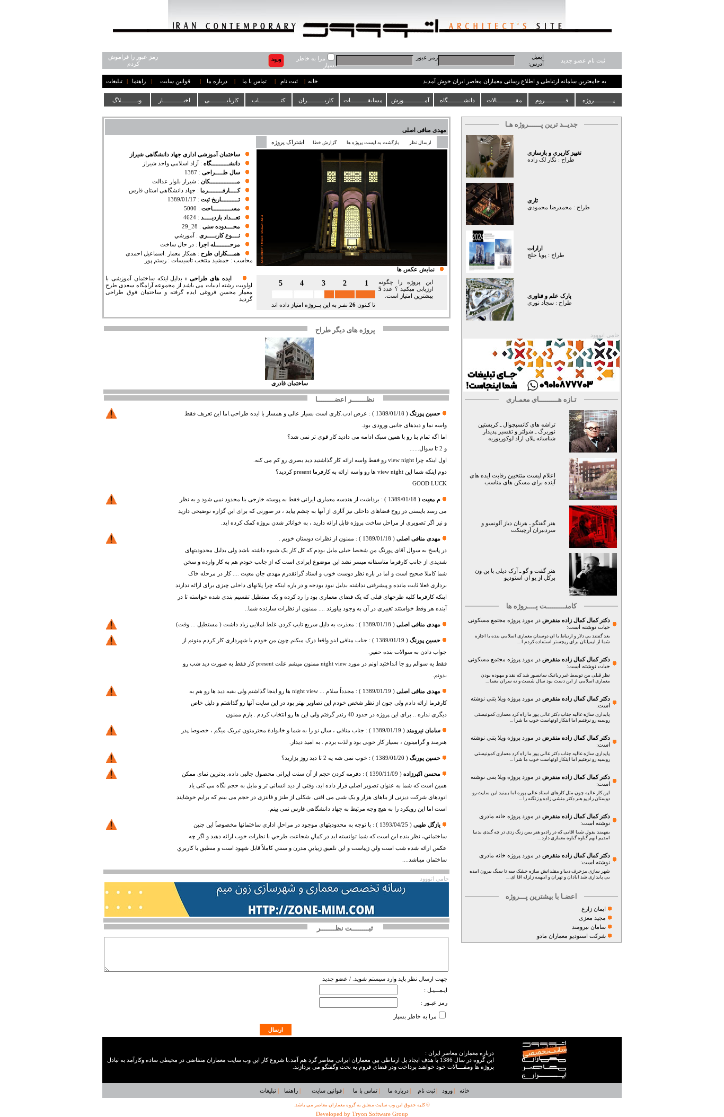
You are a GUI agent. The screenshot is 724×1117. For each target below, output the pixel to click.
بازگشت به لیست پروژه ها (373, 142)
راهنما (139, 81)
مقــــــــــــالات (504, 100)
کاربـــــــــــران (315, 100)
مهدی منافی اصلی (424, 130)
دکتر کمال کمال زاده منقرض (576, 620)
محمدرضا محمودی (549, 207)
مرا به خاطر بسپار (415, 1017)
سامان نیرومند (589, 927)
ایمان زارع (593, 909)
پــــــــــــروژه (598, 100)
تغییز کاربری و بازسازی (554, 153)
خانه (313, 81)
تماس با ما (254, 81)
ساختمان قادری (289, 383)
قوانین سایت (175, 81)
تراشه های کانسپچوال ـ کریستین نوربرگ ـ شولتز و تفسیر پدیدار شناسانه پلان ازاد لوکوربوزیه (516, 431)
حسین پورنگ (425, 413)
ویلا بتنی (496, 699)
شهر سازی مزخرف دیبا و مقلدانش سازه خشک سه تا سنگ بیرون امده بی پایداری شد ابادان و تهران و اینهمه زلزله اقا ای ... (540, 874)
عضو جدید (335, 979)
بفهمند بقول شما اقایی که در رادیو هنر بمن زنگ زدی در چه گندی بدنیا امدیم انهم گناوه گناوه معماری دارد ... (541, 834)
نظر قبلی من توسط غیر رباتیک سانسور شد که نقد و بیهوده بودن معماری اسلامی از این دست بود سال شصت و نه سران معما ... (545, 678)
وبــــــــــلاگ (127, 100)
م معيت (431, 499)
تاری (532, 200)
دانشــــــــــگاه (457, 100)
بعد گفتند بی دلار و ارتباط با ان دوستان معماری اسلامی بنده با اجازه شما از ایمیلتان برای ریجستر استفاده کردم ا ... (542, 638)
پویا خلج (536, 255)
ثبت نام (289, 81)
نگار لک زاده (542, 160)
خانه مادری (492, 816)
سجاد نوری (540, 303)
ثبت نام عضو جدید (583, 61)
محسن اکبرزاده (421, 774)
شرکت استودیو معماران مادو (571, 936)
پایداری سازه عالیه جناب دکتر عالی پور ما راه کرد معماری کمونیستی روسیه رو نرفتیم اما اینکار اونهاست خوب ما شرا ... (542, 717)
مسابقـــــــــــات (363, 100)
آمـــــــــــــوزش (410, 100)
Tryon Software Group (380, 1114)
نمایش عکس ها (416, 269)
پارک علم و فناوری (549, 296)
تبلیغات (114, 81)
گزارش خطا (325, 142)
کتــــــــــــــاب (268, 100)
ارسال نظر (420, 142)
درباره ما (217, 81)
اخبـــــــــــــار (174, 100)
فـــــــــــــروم (551, 100)
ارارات (535, 248)
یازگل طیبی (426, 825)
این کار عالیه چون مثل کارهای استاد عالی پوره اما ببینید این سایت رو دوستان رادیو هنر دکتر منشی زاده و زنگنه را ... (541, 795)
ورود (447, 1091)
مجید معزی (592, 918)
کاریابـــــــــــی (222, 100)
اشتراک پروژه (287, 142)
